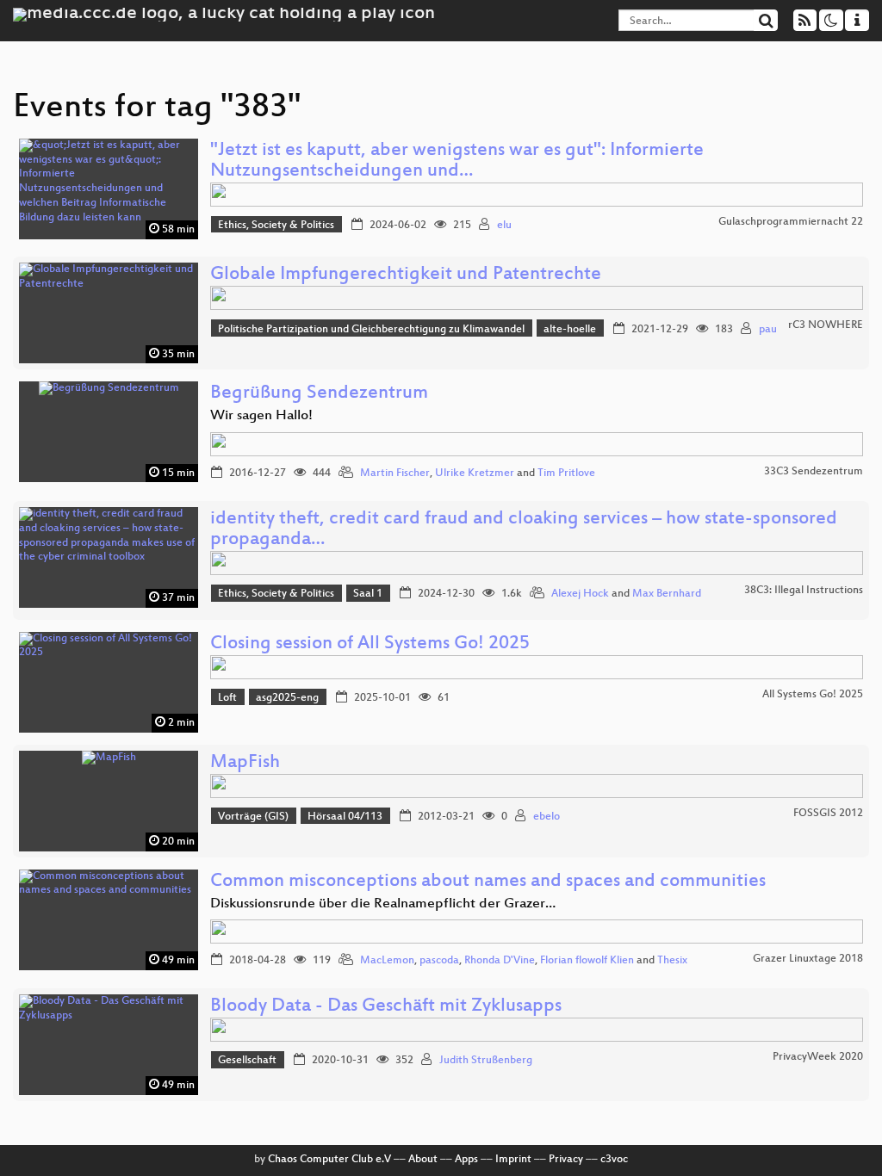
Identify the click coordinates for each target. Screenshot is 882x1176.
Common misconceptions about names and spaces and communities (488, 882)
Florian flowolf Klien (587, 961)
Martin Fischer (395, 473)
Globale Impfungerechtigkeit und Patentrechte (405, 275)
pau (768, 330)
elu (504, 226)
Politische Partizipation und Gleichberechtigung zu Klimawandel (371, 330)
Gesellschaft (247, 1061)
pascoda (439, 961)
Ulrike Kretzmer (474, 473)
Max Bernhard (666, 594)
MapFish (245, 763)
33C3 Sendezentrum (813, 472)
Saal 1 (367, 594)
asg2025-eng (287, 698)
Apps (466, 1160)
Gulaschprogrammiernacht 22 (790, 222)
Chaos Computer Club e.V (329, 1160)
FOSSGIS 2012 (828, 814)
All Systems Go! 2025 (812, 695)
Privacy (566, 1160)
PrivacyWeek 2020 (818, 1057)
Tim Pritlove (566, 473)
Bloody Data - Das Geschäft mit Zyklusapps (386, 1007)
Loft (227, 698)
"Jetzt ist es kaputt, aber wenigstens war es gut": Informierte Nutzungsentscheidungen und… (457, 161)
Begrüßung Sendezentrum (319, 394)
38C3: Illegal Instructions (803, 591)
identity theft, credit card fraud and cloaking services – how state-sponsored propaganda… (523, 530)
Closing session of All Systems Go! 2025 (370, 644)
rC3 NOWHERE (825, 325)
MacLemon (387, 961)
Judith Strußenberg (485, 1061)
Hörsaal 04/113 (344, 817)
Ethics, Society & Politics (276, 226)
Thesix (672, 961)
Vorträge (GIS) (253, 817)
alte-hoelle (569, 330)
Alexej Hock (580, 594)
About (423, 1160)
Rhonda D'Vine (499, 961)
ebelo (546, 817)
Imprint (513, 1160)
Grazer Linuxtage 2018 (808, 959)
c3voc (614, 1160)
